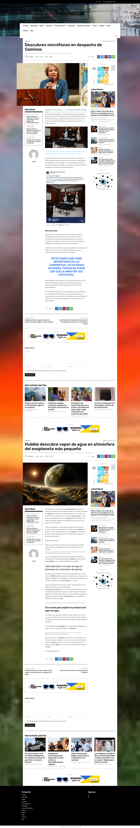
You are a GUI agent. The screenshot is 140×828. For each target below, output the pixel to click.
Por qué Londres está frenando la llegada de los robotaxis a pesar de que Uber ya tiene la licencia (107, 161)
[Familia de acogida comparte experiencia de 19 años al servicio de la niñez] (58, 394)
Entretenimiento (30, 126)
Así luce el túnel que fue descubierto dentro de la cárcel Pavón (104, 405)
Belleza (100, 147)
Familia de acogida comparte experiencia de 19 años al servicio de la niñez (58, 406)
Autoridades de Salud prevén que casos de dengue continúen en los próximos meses (73, 322)
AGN (64, 110)
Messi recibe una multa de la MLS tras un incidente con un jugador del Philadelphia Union (32, 119)
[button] (115, 35)
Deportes (28, 114)
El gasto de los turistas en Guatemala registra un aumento (33, 141)
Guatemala (27, 41)
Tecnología (101, 157)
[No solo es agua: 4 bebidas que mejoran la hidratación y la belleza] (94, 150)
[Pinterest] (106, 56)
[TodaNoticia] (70, 13)
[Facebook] (96, 2)
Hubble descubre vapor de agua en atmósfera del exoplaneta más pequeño (39, 321)
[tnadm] (26, 57)
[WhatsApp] (113, 56)
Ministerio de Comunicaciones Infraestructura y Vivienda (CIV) (66, 112)
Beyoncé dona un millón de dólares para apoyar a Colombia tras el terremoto (33, 131)
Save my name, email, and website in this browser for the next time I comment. (46, 370)
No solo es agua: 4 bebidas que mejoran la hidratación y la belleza (106, 151)
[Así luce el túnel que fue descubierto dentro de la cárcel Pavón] (104, 394)
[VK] (109, 56)
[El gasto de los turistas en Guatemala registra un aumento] (94, 140)
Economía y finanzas (103, 137)
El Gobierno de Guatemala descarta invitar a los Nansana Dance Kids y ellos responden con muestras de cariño (80, 408)
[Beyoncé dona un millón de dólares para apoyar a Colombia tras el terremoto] (94, 129)
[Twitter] (99, 2)
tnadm (31, 56)
